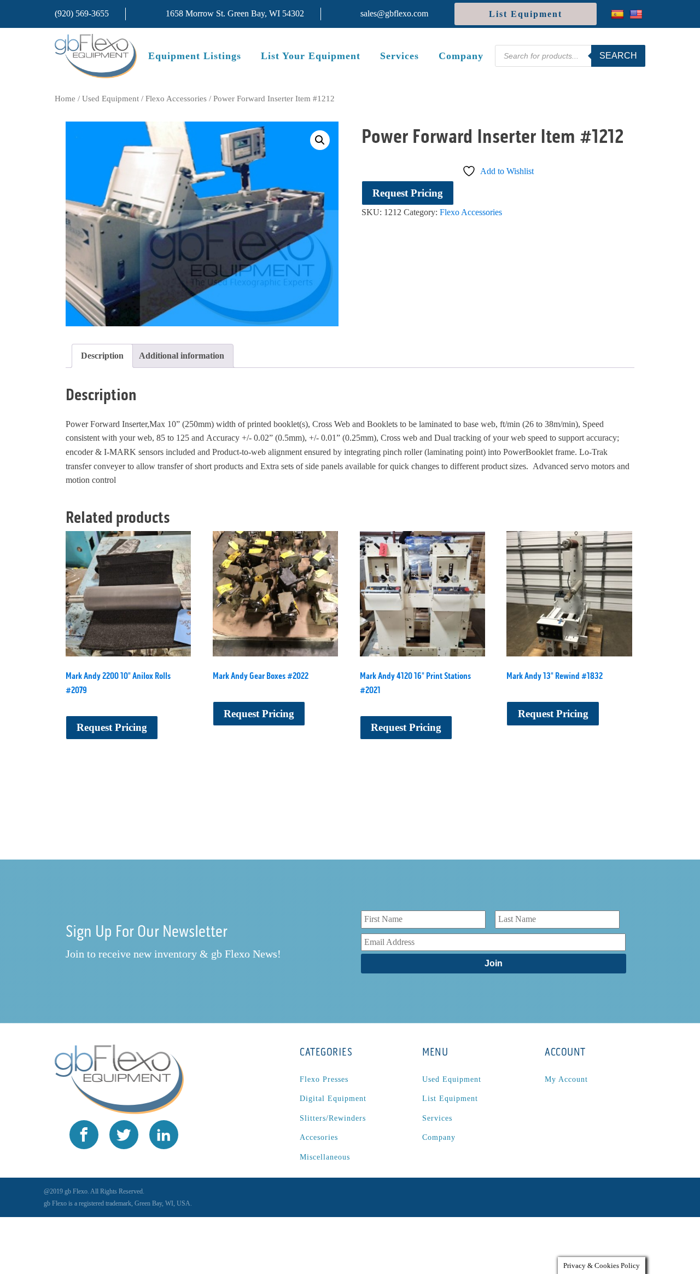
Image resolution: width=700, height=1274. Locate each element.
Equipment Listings (194, 55)
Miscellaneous (325, 1157)
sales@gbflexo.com (394, 13)
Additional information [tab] (181, 355)
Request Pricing (407, 193)
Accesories (319, 1137)
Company (461, 55)
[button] (320, 140)
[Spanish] (619, 14)
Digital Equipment (333, 1098)
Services (399, 55)
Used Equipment (110, 98)
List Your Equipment (310, 55)
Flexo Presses (324, 1079)
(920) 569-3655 (82, 13)
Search (618, 55)
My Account (566, 1079)
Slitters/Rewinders (333, 1118)
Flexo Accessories (176, 98)
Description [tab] (102, 355)
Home (65, 98)
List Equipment (525, 14)
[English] (637, 14)
